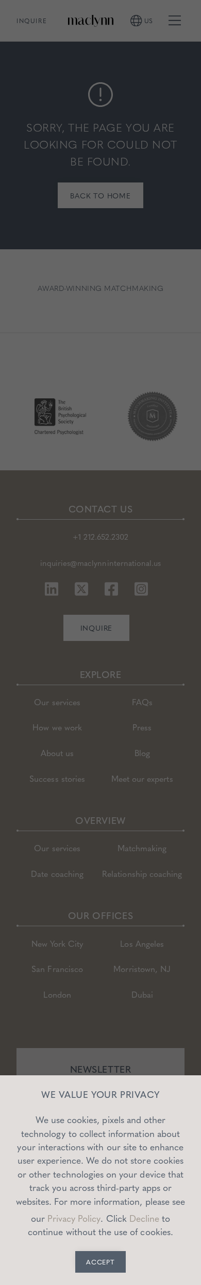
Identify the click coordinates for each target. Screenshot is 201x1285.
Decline (144, 1218)
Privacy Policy (74, 1218)
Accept (100, 1261)
